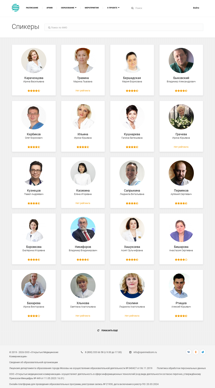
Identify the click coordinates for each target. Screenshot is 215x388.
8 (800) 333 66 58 (94, 352)
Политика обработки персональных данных (181, 368)
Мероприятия (92, 8)
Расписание (32, 8)
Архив (50, 8)
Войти (196, 8)
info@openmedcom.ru (145, 352)
